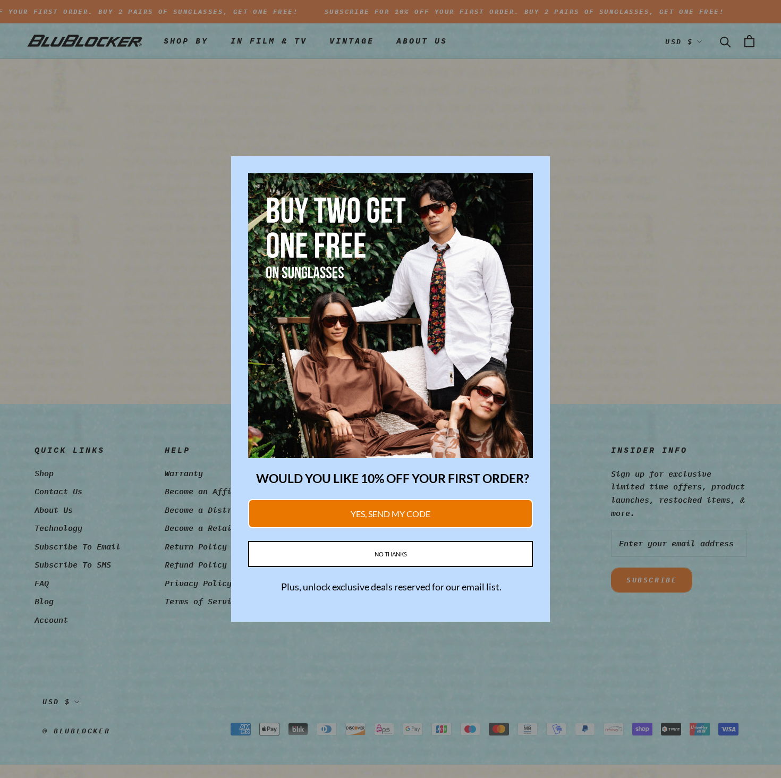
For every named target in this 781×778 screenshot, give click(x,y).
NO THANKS (391, 554)
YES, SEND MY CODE (390, 514)
